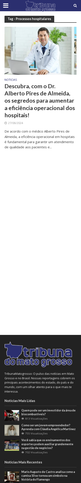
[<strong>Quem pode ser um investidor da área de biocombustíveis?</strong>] (11, 415)
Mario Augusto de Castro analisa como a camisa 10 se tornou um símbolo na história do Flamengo (48, 475)
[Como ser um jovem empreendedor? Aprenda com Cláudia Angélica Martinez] (11, 430)
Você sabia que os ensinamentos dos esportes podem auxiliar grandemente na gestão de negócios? (47, 443)
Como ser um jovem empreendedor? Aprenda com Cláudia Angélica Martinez (48, 427)
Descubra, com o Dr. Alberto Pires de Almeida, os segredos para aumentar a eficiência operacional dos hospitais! (39, 100)
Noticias (10, 80)
